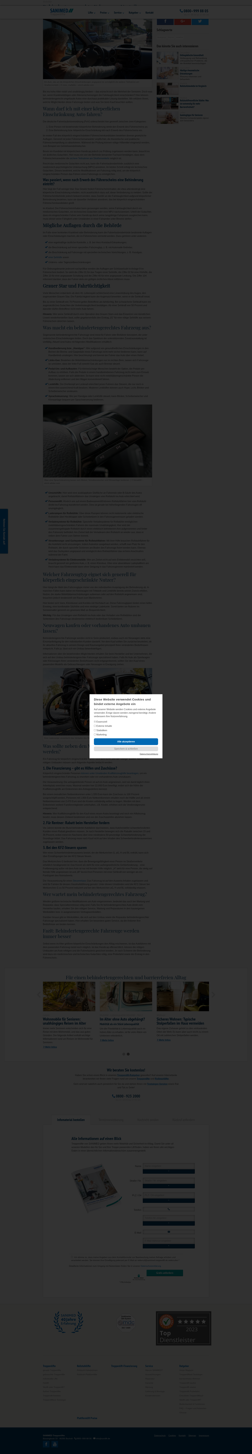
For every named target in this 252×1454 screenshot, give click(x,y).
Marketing (101, 734)
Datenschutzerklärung (149, 754)
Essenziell (101, 722)
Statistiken (101, 730)
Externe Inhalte (104, 726)
